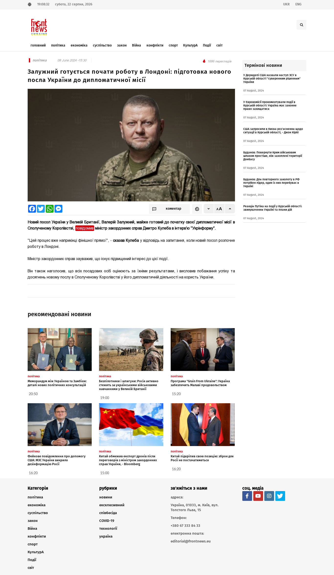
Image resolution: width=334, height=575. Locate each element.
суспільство (38, 513)
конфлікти (37, 536)
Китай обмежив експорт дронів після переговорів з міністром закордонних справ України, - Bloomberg (128, 460)
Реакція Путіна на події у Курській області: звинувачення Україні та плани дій (272, 208)
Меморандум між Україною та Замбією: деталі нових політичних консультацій (57, 383)
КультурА (36, 552)
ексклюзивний (111, 505)
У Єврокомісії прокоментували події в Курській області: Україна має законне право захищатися (270, 105)
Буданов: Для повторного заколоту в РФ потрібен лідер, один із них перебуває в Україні (271, 183)
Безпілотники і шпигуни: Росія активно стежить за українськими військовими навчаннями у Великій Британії (128, 385)
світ (31, 567)
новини (105, 497)
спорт (33, 544)
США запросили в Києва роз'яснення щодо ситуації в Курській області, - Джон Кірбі (273, 130)
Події (32, 560)
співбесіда (108, 513)
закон (33, 520)
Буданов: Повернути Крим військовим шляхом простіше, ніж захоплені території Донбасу (272, 156)
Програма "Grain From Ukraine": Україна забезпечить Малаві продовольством (200, 383)
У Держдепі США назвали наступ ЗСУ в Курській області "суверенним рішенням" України (272, 78)
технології (108, 528)
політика (35, 497)
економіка (36, 505)
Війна (32, 528)
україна (105, 536)
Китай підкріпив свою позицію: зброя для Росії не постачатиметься (202, 458)
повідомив (85, 228)
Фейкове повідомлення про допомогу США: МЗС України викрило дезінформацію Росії (57, 460)
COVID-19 (106, 520)
